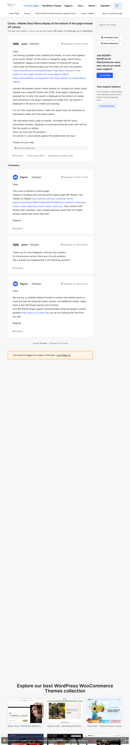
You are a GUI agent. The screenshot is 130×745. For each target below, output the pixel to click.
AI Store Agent (32, 5)
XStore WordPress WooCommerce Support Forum (55, 13)
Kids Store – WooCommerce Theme (104, 726)
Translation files (111, 37)
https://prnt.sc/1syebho (33, 312)
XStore (91, 5)
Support (68, 5)
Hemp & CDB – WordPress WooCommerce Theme (65, 726)
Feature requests (110, 43)
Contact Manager (106, 106)
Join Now (106, 75)
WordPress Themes (51, 5)
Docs (80, 5)
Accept (124, 740)
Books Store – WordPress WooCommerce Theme (26, 726)
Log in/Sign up (63, 355)
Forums (27, 13)
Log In (117, 6)
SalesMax (105, 5)
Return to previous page (112, 13)
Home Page (14, 13)
